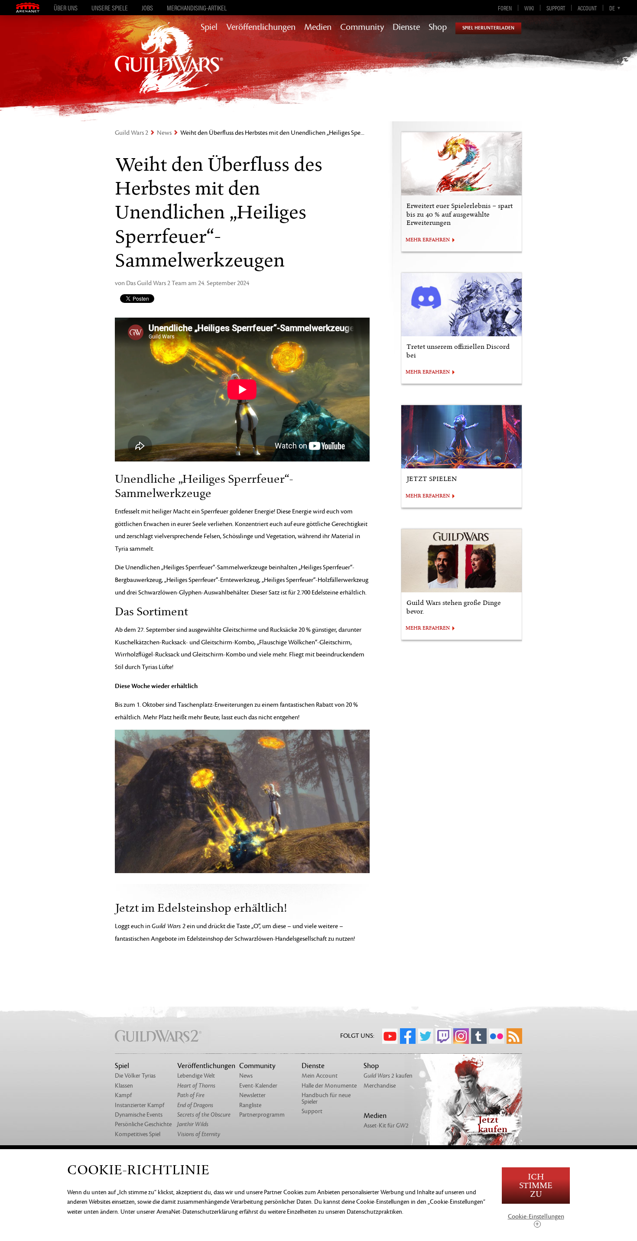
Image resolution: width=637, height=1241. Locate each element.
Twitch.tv (443, 1036)
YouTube (390, 1036)
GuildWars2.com (169, 67)
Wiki (529, 7)
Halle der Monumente (329, 1085)
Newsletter (252, 1095)
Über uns (66, 7)
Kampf (123, 1095)
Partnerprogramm (262, 1114)
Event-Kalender (258, 1085)
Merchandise (380, 1085)
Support (555, 7)
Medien (318, 27)
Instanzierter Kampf (139, 1105)
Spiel (209, 27)
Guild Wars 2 (131, 132)
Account (587, 7)
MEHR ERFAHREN (428, 240)
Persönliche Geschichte (143, 1124)
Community (362, 27)
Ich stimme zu (535, 1185)
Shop (438, 27)
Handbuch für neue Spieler (326, 1098)
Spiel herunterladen (488, 28)
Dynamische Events (138, 1114)
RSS (514, 1036)
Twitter (425, 1036)
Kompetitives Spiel (137, 1134)
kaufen (388, 1075)
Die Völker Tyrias (135, 1075)
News (164, 132)
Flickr (496, 1036)
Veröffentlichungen (261, 27)
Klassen (124, 1085)
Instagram (461, 1036)
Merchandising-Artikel (197, 7)
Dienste (406, 27)
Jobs (147, 7)
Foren (505, 7)
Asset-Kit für (386, 1125)
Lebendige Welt (196, 1075)
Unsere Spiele (109, 7)
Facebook (408, 1036)
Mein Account (320, 1075)
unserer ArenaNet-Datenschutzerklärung (187, 1211)
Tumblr (479, 1036)
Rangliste (250, 1105)
